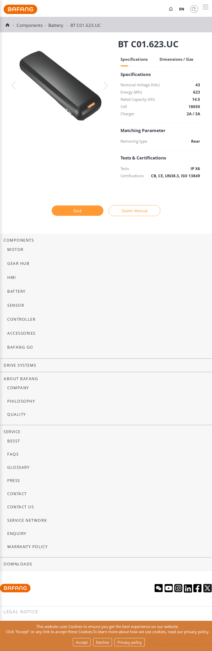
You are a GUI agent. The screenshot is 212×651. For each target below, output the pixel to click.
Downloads (18, 564)
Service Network (27, 520)
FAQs (13, 454)
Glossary (18, 467)
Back (77, 210)
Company (18, 387)
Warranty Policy (27, 546)
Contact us (20, 507)
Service (12, 431)
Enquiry (16, 533)
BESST (13, 441)
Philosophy (21, 401)
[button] (105, 85)
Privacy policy (129, 642)
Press (13, 480)
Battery (56, 25)
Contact (17, 493)
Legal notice (21, 612)
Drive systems (20, 365)
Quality (16, 414)
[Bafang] (20, 12)
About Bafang (21, 378)
